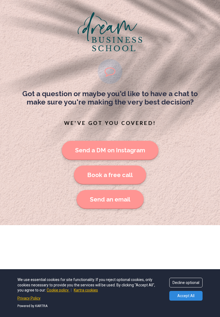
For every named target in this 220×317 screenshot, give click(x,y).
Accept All (186, 296)
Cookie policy (58, 290)
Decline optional (186, 282)
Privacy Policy (29, 298)
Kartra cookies (86, 290)
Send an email (110, 199)
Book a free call (110, 174)
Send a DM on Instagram (110, 150)
